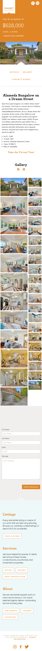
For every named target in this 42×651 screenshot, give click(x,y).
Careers (27, 610)
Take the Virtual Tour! (21, 152)
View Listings (12, 536)
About (8, 589)
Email (4, 447)
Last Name (5, 438)
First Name (5, 430)
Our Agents (11, 610)
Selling (22, 570)
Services (10, 548)
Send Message (31, 487)
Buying (8, 570)
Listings (9, 514)
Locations (10, 617)
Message (5, 456)
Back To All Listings (13, 36)
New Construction (15, 576)
